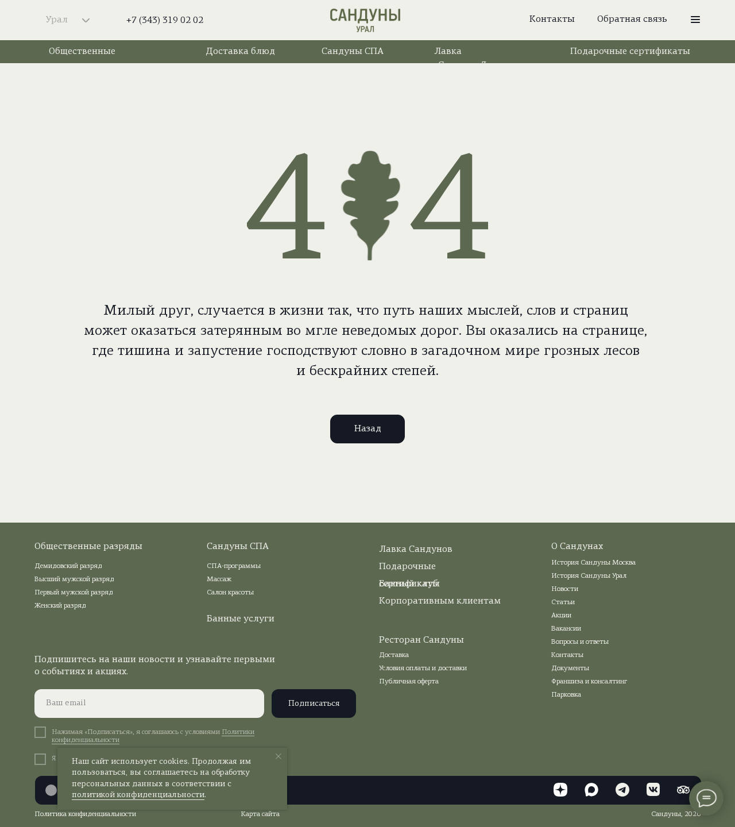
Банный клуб (408, 584)
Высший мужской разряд (74, 579)
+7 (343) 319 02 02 (164, 20)
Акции (561, 615)
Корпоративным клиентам (440, 601)
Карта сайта (260, 814)
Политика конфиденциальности (85, 814)
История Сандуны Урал (588, 576)
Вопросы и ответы (580, 642)
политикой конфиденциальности (138, 795)
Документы (570, 668)
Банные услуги (240, 619)
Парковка (566, 694)
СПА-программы (234, 566)
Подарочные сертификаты (630, 51)
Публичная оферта (409, 681)
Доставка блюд (240, 51)
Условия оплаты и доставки (423, 668)
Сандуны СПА (353, 51)
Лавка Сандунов (415, 549)
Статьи (563, 602)
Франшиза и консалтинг (589, 681)
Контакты (567, 655)
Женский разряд (60, 605)
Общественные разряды (88, 546)
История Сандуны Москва (593, 562)
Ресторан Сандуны (421, 640)
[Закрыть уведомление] (278, 756)
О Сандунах (577, 546)
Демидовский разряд (68, 566)
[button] (695, 19)
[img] (365, 21)
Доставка (394, 655)
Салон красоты (230, 592)
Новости (564, 589)
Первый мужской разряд (73, 592)
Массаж (219, 579)
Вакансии (566, 628)
